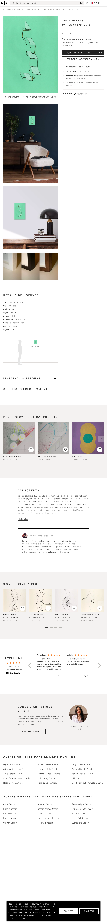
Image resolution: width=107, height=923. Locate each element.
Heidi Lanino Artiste (47, 783)
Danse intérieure (9, 615)
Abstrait (12, 309)
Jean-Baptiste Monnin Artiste (17, 778)
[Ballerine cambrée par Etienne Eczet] (66, 600)
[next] (101, 439)
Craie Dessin (9, 804)
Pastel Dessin (10, 818)
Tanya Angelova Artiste (83, 773)
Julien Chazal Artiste (48, 764)
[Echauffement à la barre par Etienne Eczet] (92, 600)
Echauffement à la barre (90, 615)
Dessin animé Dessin (48, 809)
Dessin (28, 9)
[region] (64, 665)
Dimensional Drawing (12, 456)
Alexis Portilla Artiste (48, 769)
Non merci (89, 911)
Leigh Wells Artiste (81, 764)
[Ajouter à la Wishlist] (100, 52)
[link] (81, 3)
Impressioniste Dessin (82, 809)
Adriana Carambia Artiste (15, 769)
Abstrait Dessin (45, 804)
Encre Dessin (9, 813)
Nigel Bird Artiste (11, 764)
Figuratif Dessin (45, 823)
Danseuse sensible (36, 615)
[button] (104, 3)
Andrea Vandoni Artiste (49, 773)
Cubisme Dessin (45, 813)
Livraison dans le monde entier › (78, 71)
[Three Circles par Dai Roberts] (88, 438)
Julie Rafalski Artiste (13, 773)
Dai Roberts (55, 9)
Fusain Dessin (10, 809)
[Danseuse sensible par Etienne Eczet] (40, 600)
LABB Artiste (78, 778)
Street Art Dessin (80, 818)
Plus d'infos (20, 918)
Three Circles (77, 456)
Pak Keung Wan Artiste (49, 778)
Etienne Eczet (11, 617)
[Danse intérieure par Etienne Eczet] (14, 600)
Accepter (68, 911)
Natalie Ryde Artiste (13, 783)
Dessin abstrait (40, 9)
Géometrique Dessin (81, 804)
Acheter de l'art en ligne (13, 9)
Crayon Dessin (10, 823)
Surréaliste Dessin (80, 823)
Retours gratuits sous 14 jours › (78, 67)
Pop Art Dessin (79, 813)
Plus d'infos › (76, 45)
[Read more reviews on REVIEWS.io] (14, 673)
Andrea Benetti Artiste (82, 769)
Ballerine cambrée (62, 615)
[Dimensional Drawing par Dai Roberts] (19, 438)
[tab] (30, 295)
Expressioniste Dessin (48, 818)
